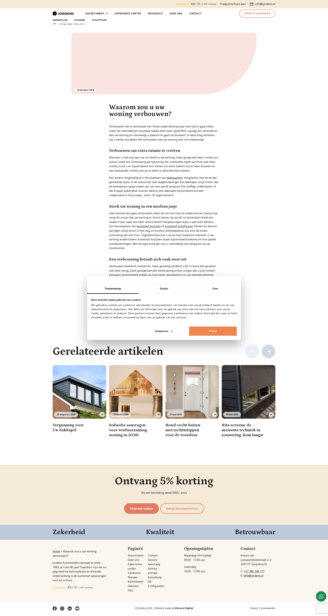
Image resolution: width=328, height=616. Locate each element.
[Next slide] (268, 351)
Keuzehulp (155, 13)
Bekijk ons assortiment (182, 508)
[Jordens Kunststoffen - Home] (63, 13)
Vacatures (134, 573)
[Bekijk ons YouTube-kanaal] (77, 608)
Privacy (254, 608)
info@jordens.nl (253, 575)
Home (56, 551)
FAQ (130, 590)
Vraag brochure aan (232, 4)
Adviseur (133, 586)
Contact (195, 13)
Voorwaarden (268, 608)
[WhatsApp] (321, 596)
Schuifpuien (99, 20)
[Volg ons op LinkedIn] (70, 608)
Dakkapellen (60, 20)
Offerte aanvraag (257, 13)
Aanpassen (161, 330)
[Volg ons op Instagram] (62, 608)
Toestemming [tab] (113, 288)
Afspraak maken (141, 508)
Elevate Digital (184, 608)
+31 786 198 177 (254, 571)
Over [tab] (215, 288)
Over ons (175, 13)
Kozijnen (79, 20)
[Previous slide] (252, 351)
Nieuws (133, 577)
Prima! (213, 330)
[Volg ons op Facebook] (55, 608)
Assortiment (94, 13)
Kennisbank (135, 581)
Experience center (128, 13)
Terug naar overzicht (71, 23)
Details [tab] (164, 288)
